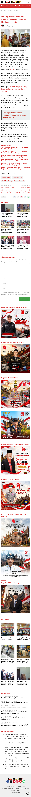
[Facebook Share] (14, 197)
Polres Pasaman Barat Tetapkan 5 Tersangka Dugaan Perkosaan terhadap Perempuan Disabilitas (7, 639)
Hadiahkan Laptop (7, 181)
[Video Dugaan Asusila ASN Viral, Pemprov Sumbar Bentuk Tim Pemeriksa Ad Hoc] (7, 208)
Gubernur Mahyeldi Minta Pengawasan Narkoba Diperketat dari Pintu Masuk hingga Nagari (14, 156)
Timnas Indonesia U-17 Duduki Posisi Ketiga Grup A (15, 702)
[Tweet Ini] (18, 197)
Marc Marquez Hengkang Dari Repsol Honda (13, 698)
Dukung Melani (6, 177)
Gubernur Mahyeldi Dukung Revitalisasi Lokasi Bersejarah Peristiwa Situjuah (14, 89)
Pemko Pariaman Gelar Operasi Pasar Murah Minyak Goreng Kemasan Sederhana (7, 189)
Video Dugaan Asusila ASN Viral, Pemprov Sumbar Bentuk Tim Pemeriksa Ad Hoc (14, 148)
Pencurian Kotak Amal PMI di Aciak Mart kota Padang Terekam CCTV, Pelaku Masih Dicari (7, 661)
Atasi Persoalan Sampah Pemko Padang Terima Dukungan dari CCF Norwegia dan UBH (23, 189)
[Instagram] (17, 781)
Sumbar (12, 69)
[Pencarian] (29, 2)
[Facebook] (7, 781)
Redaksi (26, 788)
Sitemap (13, 790)
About (9, 786)
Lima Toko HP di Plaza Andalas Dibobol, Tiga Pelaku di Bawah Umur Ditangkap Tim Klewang (23, 661)
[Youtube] (20, 781)
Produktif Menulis (19, 181)
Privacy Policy (19, 788)
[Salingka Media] (13, 2)
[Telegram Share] (25, 197)
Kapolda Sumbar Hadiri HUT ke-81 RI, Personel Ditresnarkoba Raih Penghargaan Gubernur (14, 164)
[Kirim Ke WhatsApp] (28, 197)
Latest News (21, 786)
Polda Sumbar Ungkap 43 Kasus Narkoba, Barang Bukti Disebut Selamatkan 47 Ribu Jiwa (14, 160)
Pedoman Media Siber (8, 788)
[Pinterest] (14, 781)
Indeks (18, 790)
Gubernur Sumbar (17, 177)
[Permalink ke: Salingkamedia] (2, 25)
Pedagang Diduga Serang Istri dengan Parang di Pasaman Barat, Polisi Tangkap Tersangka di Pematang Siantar (23, 639)
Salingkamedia (8, 25)
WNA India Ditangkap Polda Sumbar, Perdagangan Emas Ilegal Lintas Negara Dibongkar (15, 152)
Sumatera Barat (5, 14)
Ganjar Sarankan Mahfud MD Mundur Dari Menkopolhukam (13, 718)
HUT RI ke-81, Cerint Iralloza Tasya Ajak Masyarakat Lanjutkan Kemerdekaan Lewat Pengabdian (15, 168)
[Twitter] (11, 781)
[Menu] (2, 2)
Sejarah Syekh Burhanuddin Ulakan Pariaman (13, 707)
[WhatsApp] (23, 781)
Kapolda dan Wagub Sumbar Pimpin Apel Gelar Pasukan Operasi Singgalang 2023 (14, 712)
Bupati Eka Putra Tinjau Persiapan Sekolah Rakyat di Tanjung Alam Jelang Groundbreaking (7, 683)
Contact (14, 786)
